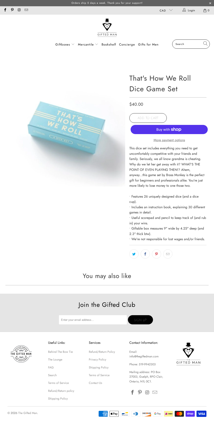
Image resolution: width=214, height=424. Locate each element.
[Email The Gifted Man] (26, 10)
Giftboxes (62, 44)
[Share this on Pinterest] (156, 254)
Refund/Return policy (61, 391)
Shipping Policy (58, 398)
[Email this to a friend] (167, 254)
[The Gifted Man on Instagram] (19, 10)
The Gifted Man (27, 413)
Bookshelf (109, 44)
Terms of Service (58, 383)
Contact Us (95, 383)
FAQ (51, 367)
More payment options (169, 140)
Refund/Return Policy (102, 352)
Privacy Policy (97, 359)
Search (52, 375)
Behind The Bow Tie (60, 352)
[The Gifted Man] (107, 28)
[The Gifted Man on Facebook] (5, 10)
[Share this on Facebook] (145, 254)
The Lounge (55, 359)
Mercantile (86, 44)
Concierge (127, 44)
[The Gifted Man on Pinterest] (12, 10)
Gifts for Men (148, 44)
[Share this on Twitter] (134, 254)
